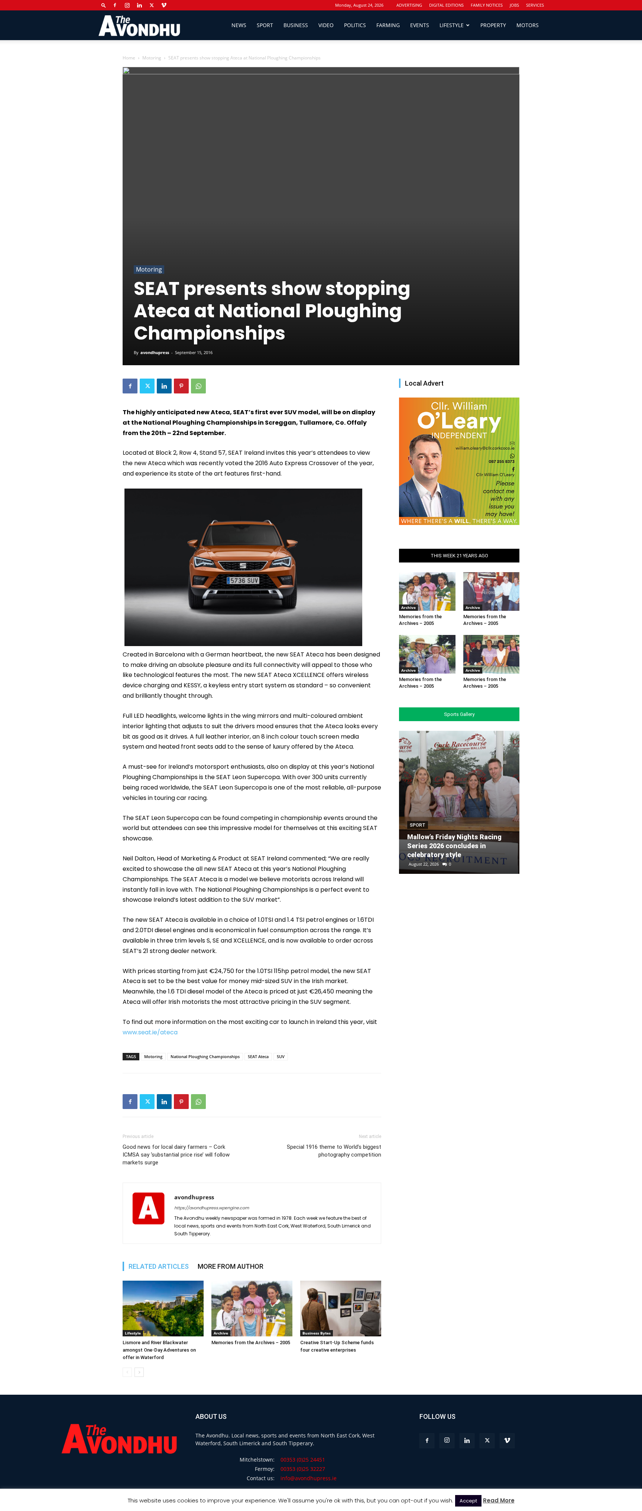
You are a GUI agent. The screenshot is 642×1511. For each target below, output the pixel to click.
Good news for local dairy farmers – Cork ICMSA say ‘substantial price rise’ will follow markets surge (176, 1155)
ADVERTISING (409, 5)
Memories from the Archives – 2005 (250, 1342)
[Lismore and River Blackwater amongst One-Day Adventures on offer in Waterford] (163, 1308)
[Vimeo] (163, 5)
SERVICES (535, 5)
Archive (221, 1333)
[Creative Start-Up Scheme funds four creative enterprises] (340, 1308)
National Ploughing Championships (205, 1056)
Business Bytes (316, 1333)
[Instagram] (127, 5)
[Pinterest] (181, 386)
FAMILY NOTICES (487, 5)
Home (129, 58)
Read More (499, 1500)
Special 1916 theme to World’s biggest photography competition (334, 1151)
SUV (281, 1056)
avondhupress (154, 352)
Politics (355, 25)
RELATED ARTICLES (159, 1266)
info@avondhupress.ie (309, 1478)
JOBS (514, 5)
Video (326, 25)
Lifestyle (452, 25)
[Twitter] (151, 5)
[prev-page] (127, 1372)
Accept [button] (468, 1500)
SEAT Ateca (258, 1056)
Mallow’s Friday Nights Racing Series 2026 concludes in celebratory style (454, 846)
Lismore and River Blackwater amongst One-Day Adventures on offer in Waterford (159, 1350)
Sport (265, 25)
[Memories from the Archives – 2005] (251, 1308)
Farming (388, 25)
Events (419, 25)
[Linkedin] (139, 5)
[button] (103, 5)
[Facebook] (114, 5)
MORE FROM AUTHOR (230, 1266)
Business (295, 25)
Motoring (151, 58)
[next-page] (139, 1372)
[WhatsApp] (198, 386)
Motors (527, 25)
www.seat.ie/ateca (150, 1032)
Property (493, 25)
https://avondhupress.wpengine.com (211, 1208)
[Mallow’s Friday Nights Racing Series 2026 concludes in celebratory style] (459, 802)
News (238, 25)
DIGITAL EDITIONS (446, 5)
